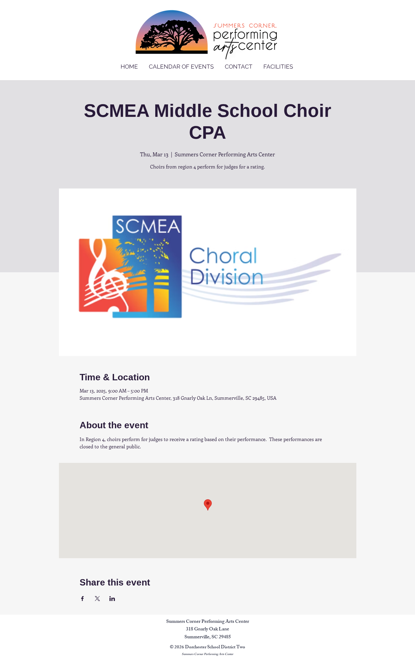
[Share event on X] (97, 598)
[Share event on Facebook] (82, 598)
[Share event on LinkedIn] (112, 598)
